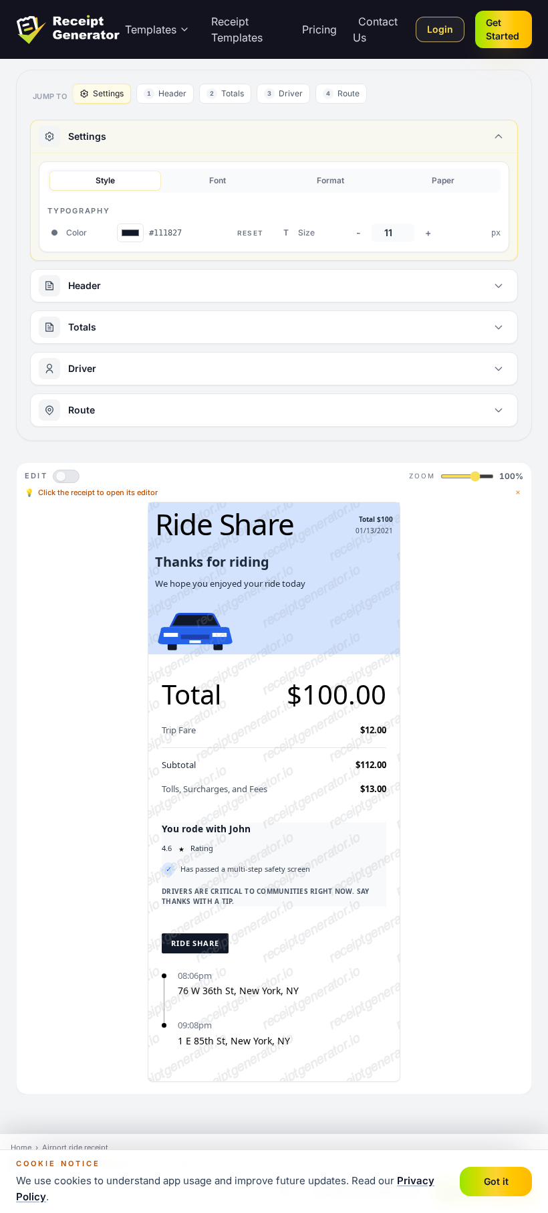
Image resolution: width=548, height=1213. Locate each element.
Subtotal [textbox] (179, 765)
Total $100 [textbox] (376, 519)
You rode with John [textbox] (206, 828)
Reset (250, 233)
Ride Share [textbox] (224, 524)
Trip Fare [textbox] (179, 730)
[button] (274, 591)
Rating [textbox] (201, 848)
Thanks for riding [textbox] (212, 562)
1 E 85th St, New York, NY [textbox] (234, 1040)
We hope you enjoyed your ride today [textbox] (230, 583)
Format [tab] (330, 180)
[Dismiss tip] (518, 492)
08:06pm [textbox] (195, 975)
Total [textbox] (191, 694)
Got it (496, 1181)
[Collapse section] (498, 136)
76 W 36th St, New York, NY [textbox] (238, 990)
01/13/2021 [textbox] (374, 530)
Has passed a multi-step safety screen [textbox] (245, 869)
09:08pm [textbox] (195, 1025)
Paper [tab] (443, 180)
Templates (150, 29)
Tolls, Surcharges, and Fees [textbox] (214, 789)
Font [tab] (217, 180)
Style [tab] (105, 180)
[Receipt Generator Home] (68, 29)
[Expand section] (498, 285)
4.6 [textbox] (167, 848)
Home (21, 1147)
